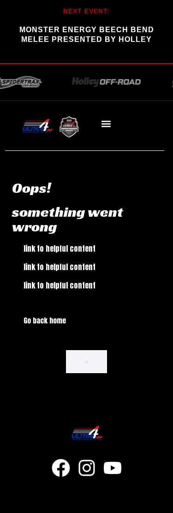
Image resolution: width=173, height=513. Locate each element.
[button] (105, 124)
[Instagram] (87, 468)
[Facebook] (61, 468)
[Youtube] (112, 468)
